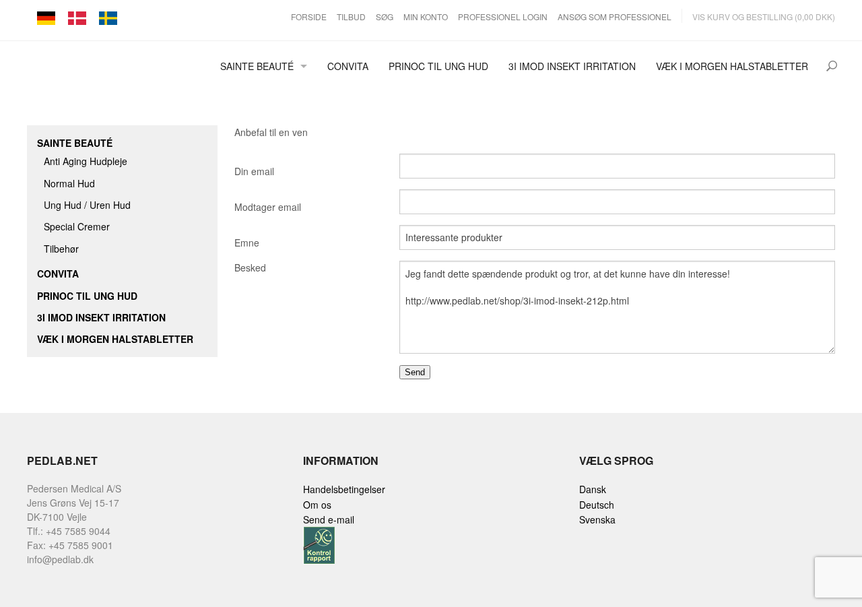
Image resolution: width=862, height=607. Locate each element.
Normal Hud (69, 183)
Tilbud (351, 16)
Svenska (597, 519)
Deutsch (596, 504)
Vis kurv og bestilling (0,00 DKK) (763, 16)
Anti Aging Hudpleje (85, 161)
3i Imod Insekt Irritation (572, 66)
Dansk (592, 489)
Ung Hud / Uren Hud (87, 205)
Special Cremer (77, 226)
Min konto (425, 16)
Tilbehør (61, 248)
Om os (317, 504)
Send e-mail (328, 519)
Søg (384, 16)
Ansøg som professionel (614, 16)
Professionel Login (503, 16)
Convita (347, 66)
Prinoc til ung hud (438, 66)
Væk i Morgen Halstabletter (732, 66)
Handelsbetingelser (344, 489)
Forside (309, 16)
